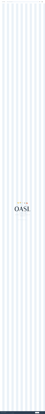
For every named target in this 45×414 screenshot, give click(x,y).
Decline (41, 412)
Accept (37, 412)
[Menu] (39, 1)
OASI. (4, 1)
